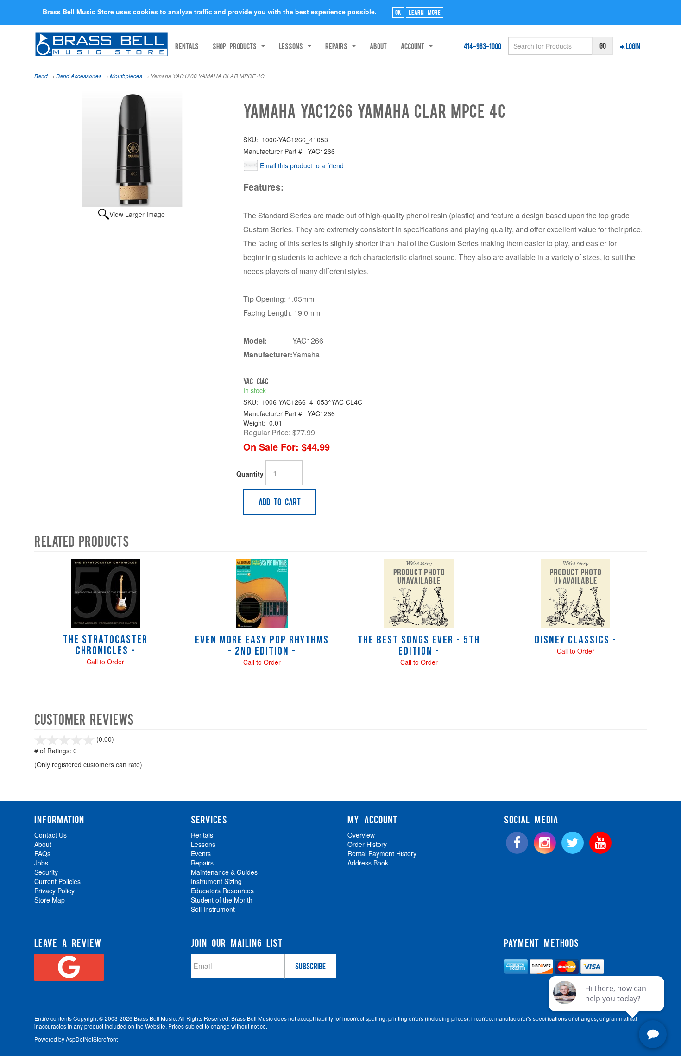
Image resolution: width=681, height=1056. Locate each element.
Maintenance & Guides (224, 872)
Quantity (250, 473)
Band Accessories (78, 76)
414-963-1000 (482, 46)
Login (633, 46)
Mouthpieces (126, 76)
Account (414, 46)
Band (41, 76)
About (378, 46)
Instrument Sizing (216, 881)
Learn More (425, 12)
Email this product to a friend (302, 165)
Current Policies (57, 881)
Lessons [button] (293, 46)
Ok (398, 12)
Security (46, 872)
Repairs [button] (338, 46)
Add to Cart (280, 501)
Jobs (41, 862)
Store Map (49, 899)
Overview (361, 835)
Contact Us (50, 835)
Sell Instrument (213, 909)
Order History (367, 844)
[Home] (102, 44)
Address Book (367, 862)
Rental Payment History (381, 853)
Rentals (187, 46)
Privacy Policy (54, 890)
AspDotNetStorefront (92, 1039)
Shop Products (236, 46)
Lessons (203, 844)
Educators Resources (222, 890)
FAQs (42, 853)
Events (201, 853)
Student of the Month (221, 899)
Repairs (202, 862)
